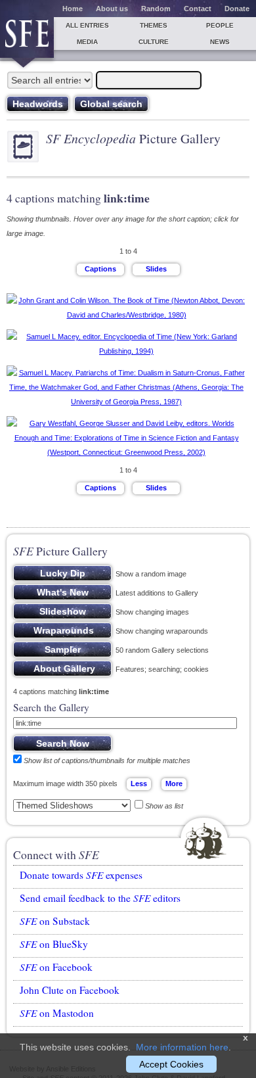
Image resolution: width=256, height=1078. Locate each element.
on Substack (55, 920)
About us (112, 8)
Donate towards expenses (81, 874)
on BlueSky (54, 943)
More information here (182, 1047)
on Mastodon (57, 1012)
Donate (236, 8)
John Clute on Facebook (69, 989)
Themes (153, 25)
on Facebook (56, 966)
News (220, 41)
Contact (197, 8)
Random (156, 8)
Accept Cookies (171, 1064)
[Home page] (27, 37)
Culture (154, 41)
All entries (87, 25)
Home (72, 8)
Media (87, 41)
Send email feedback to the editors (100, 897)
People (220, 25)
